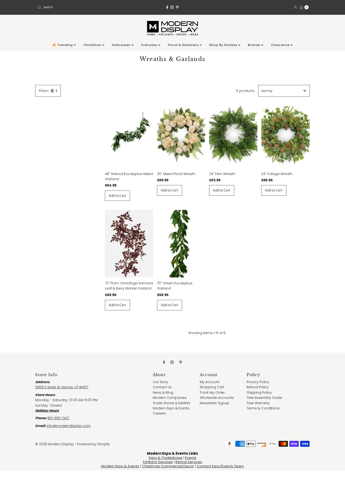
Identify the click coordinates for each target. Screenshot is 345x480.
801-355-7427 (58, 418)
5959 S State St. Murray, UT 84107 (61, 387)
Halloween (121, 45)
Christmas (93, 45)
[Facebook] (167, 7)
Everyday (149, 45)
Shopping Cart (212, 387)
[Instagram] (172, 7)
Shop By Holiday (223, 45)
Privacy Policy (258, 382)
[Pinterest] (177, 7)
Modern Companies (170, 397)
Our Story (160, 382)
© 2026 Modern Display (54, 444)
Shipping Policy (259, 392)
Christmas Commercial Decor (168, 466)
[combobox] (79, 7)
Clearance (281, 45)
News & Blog (163, 392)
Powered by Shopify (93, 444)
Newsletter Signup (214, 403)
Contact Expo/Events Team (220, 466)
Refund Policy (258, 387)
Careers (159, 413)
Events (190, 457)
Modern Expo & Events (171, 408)
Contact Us (162, 387)
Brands (254, 45)
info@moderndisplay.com (69, 425)
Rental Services (189, 461)
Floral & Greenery (183, 45)
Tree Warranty (258, 403)
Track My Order (212, 392)
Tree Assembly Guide (264, 397)
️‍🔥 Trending (63, 45)
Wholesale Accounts (217, 397)
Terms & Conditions (263, 408)
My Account (209, 382)
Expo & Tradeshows (165, 457)
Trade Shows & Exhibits (171, 403)
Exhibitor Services (158, 461)
